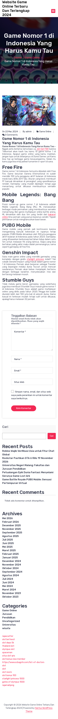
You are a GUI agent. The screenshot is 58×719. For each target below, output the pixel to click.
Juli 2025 (7, 539)
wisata (6, 628)
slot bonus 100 (9, 675)
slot (4, 665)
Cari (5, 427)
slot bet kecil (8, 639)
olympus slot (8, 649)
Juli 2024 (7, 579)
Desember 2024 (11, 561)
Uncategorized (11, 621)
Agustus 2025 (10, 536)
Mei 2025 (7, 546)
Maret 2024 (9, 589)
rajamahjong (8, 685)
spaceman (7, 652)
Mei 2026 (7, 518)
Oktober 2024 (10, 568)
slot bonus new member (13, 659)
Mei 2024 (7, 586)
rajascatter (7, 636)
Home (18, 57)
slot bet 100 (43, 149)
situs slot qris (8, 656)
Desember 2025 (11, 525)
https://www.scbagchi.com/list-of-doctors (23, 662)
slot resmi (7, 672)
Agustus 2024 (10, 575)
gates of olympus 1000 (13, 682)
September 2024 (12, 571)
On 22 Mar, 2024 (10, 131)
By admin (27, 131)
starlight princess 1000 (13, 678)
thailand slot (8, 646)
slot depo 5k (8, 642)
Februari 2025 (10, 554)
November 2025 (11, 529)
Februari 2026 (10, 521)
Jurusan (7, 614)
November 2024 (11, 564)
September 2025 (12, 532)
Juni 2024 (8, 582)
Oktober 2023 (10, 596)
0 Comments (11, 135)
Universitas (9, 624)
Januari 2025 (10, 557)
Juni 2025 (8, 543)
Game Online (32, 57)
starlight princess (35, 259)
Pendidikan (8, 617)
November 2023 (11, 593)
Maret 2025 (9, 550)
